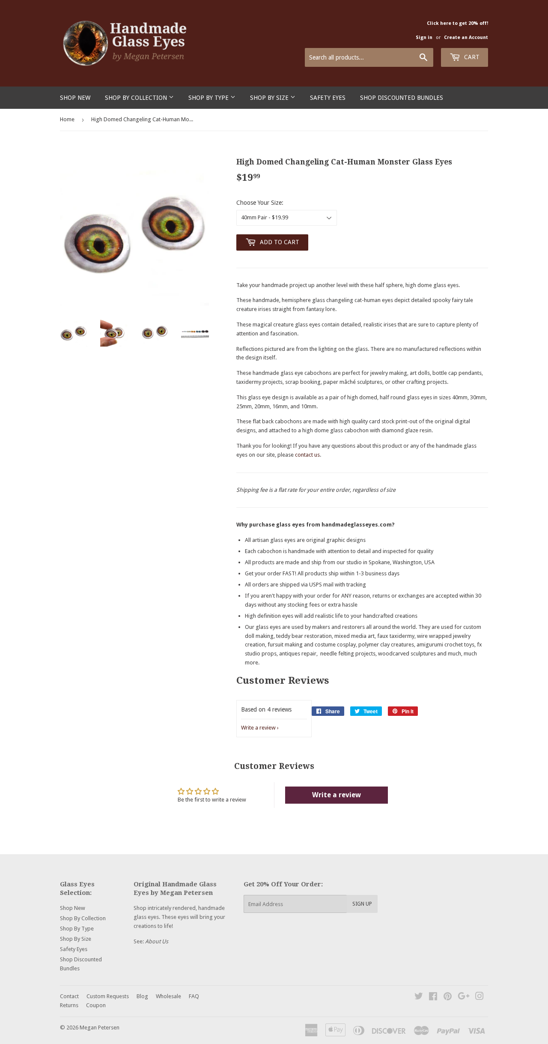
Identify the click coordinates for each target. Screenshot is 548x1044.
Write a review (258, 727)
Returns (69, 1005)
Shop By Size (270, 97)
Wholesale (168, 996)
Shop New (75, 97)
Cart (471, 57)
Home (67, 119)
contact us (307, 455)
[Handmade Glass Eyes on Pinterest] (447, 997)
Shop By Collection (137, 97)
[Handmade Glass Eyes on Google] (464, 997)
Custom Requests (107, 996)
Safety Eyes (327, 97)
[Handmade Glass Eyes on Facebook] (433, 997)
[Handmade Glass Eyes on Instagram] (479, 997)
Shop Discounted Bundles (401, 97)
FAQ (194, 996)
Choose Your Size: (259, 202)
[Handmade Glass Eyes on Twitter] (418, 997)
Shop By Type (209, 97)
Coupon (96, 1005)
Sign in (424, 37)
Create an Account (466, 37)
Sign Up (362, 904)
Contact (69, 996)
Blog (142, 996)
